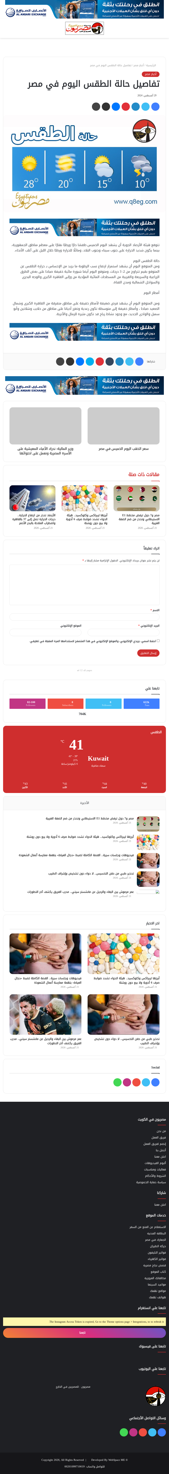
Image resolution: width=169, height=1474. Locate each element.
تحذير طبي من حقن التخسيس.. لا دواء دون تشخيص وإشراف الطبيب (91, 873)
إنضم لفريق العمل (154, 1143)
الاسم (155, 610)
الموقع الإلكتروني (70, 625)
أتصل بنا (161, 1150)
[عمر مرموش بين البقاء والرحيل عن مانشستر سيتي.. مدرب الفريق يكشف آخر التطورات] (148, 897)
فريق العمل (158, 1137)
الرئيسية (151, 65)
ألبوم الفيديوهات (155, 1163)
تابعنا (83, 1332)
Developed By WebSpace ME (108, 1459)
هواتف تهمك (157, 1297)
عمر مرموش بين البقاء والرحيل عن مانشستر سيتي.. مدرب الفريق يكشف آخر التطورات (80, 892)
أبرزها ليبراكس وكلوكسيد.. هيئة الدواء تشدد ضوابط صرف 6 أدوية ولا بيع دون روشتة (86, 519)
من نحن (161, 1131)
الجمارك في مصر (155, 1239)
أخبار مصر (139, 65)
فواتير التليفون (157, 1252)
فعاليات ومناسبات (155, 1169)
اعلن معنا (160, 1156)
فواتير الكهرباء (157, 1259)
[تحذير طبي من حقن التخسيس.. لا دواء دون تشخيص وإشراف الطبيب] (148, 879)
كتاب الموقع (158, 1271)
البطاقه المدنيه (156, 1233)
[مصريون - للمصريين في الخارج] (84, 28)
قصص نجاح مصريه (154, 1265)
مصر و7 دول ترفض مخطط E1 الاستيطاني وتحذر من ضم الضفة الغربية (139, 519)
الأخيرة (84, 803)
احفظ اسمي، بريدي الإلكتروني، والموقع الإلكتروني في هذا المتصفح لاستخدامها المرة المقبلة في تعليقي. (92, 641)
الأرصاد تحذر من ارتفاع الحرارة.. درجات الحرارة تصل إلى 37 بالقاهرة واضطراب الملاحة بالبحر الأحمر (33, 519)
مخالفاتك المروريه (155, 1278)
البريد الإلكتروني (149, 625)
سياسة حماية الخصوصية (151, 1182)
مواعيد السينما (157, 1284)
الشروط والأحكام (155, 1175)
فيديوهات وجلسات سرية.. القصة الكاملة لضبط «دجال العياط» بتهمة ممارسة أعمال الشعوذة (76, 855)
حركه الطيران (158, 1246)
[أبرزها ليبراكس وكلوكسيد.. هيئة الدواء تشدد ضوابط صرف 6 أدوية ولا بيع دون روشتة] (85, 498)
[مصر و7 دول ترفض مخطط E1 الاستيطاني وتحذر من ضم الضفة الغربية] (137, 498)
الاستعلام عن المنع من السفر (148, 1227)
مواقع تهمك (158, 1291)
